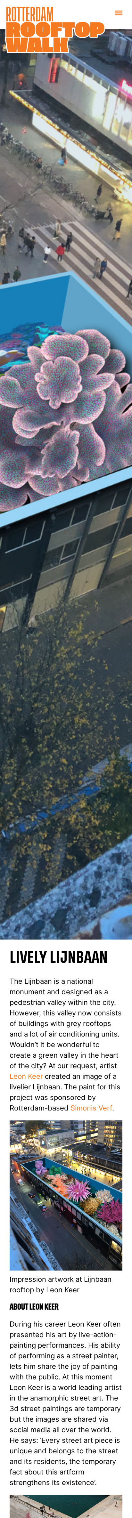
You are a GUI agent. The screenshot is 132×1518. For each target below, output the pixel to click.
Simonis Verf (91, 1108)
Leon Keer (26, 1076)
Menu (123, 12)
